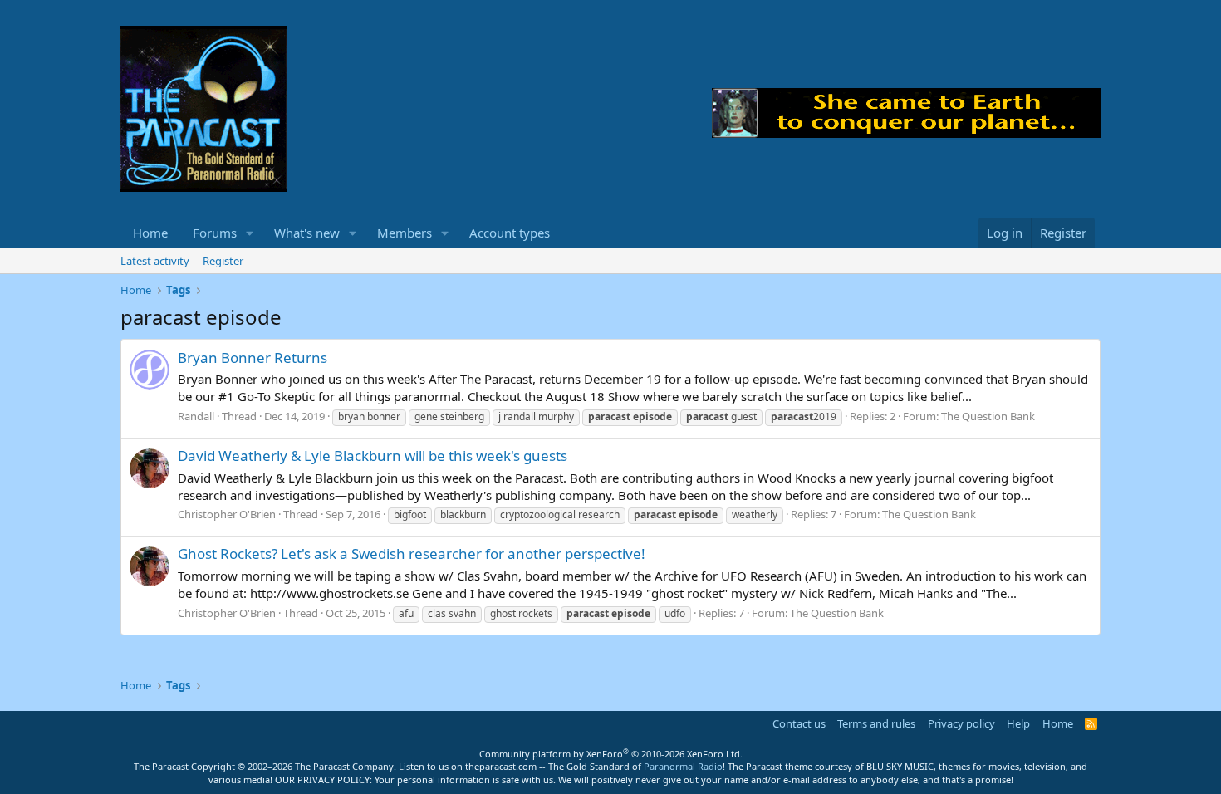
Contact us (799, 723)
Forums (215, 232)
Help (1018, 723)
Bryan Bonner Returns (252, 357)
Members (404, 232)
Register (223, 260)
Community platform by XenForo (611, 753)
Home (150, 232)
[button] (250, 233)
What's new (307, 232)
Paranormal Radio (683, 766)
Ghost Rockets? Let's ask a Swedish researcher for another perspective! (411, 553)
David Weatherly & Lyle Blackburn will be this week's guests (372, 455)
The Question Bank (988, 416)
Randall (196, 416)
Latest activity (154, 260)
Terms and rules (876, 723)
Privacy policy (961, 723)
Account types (509, 232)
